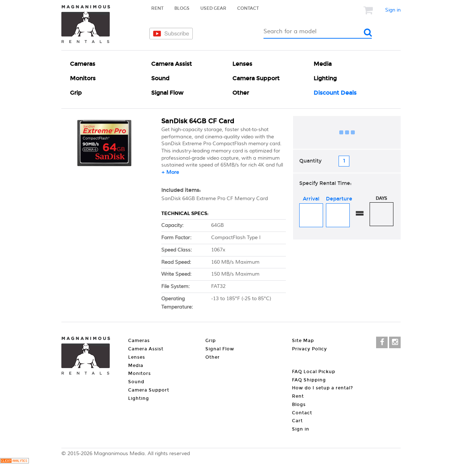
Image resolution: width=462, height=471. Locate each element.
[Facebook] (382, 342)
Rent (157, 8)
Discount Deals (335, 92)
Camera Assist (171, 63)
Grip (76, 92)
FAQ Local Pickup (313, 371)
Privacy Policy (309, 348)
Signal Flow (167, 92)
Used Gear (213, 8)
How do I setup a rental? (322, 387)
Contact (248, 8)
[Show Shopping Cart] (368, 10)
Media (323, 63)
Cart (297, 420)
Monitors (83, 78)
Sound (160, 78)
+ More (170, 172)
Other (240, 92)
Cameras (82, 63)
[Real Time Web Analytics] (14, 462)
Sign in (393, 10)
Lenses (242, 63)
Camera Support (256, 78)
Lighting (325, 78)
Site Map (303, 340)
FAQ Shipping (309, 380)
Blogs (181, 8)
